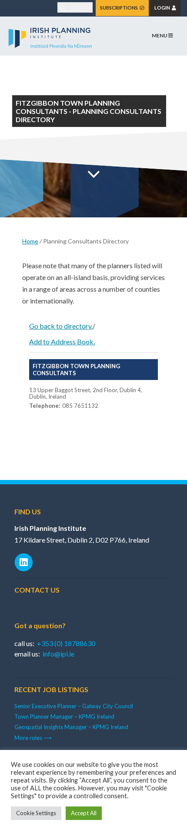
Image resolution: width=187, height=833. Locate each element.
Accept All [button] (84, 813)
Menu (160, 35)
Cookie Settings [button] (36, 813)
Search (80, 7)
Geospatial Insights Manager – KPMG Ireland (71, 726)
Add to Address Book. (62, 341)
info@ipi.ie (58, 654)
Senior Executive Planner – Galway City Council (73, 706)
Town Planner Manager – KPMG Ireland (64, 716)
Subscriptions (120, 7)
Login (163, 7)
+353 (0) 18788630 (66, 643)
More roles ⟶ (33, 737)
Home (30, 241)
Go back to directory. (61, 326)
